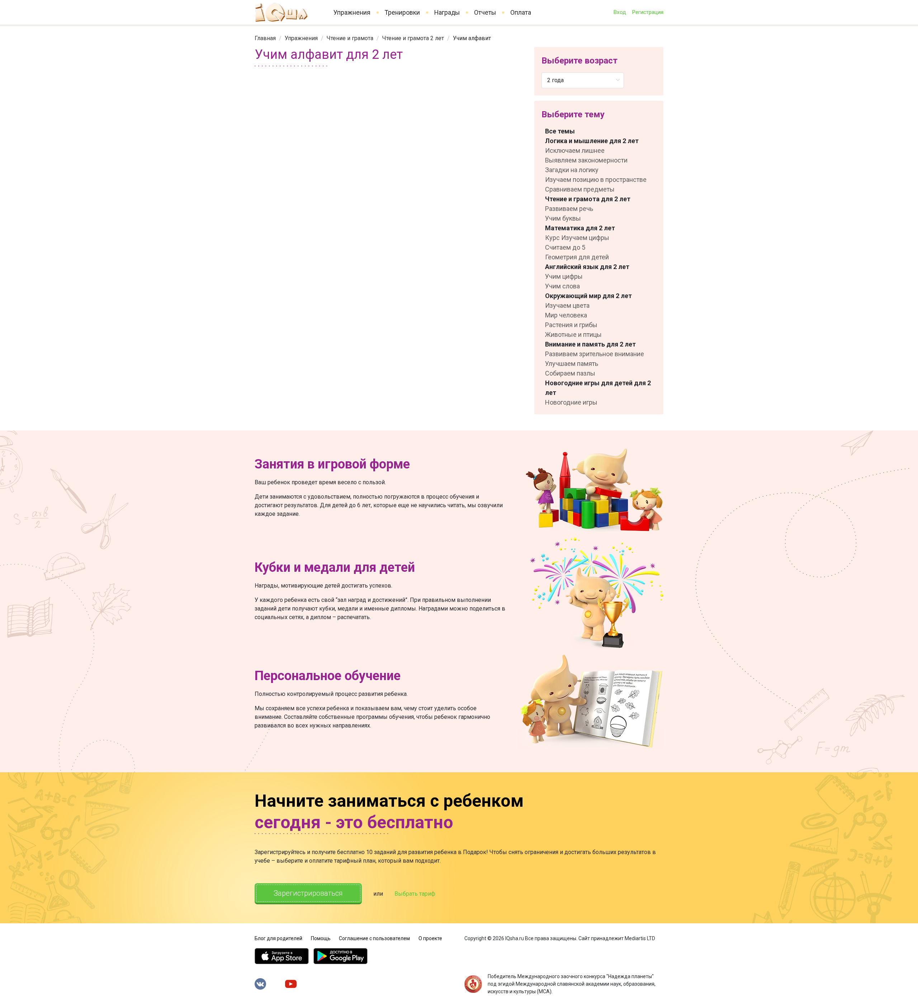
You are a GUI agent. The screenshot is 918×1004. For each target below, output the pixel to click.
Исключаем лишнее (575, 150)
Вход (619, 12)
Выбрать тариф (414, 893)
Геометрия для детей (577, 257)
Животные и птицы (573, 334)
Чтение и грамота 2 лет (413, 38)
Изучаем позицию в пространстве (596, 179)
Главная (265, 38)
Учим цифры (564, 276)
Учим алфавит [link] (472, 38)
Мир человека (566, 315)
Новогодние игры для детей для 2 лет (598, 387)
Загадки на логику (571, 170)
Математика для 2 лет (580, 228)
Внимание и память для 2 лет (590, 344)
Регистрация (647, 12)
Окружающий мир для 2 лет (588, 296)
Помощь (321, 938)
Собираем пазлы (570, 373)
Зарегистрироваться (308, 893)
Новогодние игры (571, 402)
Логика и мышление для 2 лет (592, 141)
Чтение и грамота (350, 38)
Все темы (560, 131)
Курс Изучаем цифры (577, 237)
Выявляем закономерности (586, 160)
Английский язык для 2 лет (587, 266)
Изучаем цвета (567, 305)
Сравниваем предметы (580, 189)
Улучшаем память (571, 363)
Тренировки (402, 12)
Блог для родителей (278, 938)
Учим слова (562, 286)
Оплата (520, 12)
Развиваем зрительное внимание (594, 354)
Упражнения (351, 12)
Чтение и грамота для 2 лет (587, 199)
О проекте (430, 938)
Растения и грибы (571, 325)
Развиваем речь (569, 208)
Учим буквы (563, 218)
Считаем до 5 (565, 247)
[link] (265, 38)
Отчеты (485, 12)
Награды (447, 12)
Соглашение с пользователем (374, 938)
